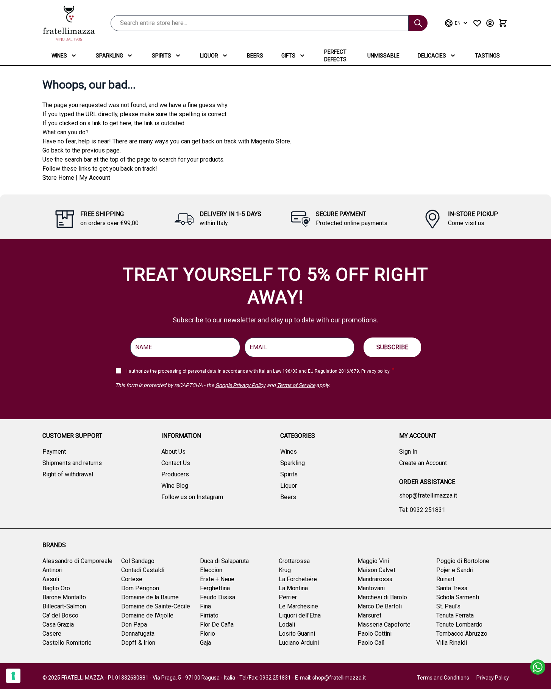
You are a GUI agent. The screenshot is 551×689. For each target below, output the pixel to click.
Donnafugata (138, 633)
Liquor (209, 56)
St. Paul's (448, 606)
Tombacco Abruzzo (461, 633)
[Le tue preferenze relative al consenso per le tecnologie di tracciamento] (13, 676)
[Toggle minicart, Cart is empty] (503, 23)
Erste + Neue (217, 579)
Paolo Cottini (374, 633)
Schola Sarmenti (457, 597)
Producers (175, 474)
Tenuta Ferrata (455, 615)
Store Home (58, 177)
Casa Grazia (58, 624)
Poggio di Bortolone (462, 561)
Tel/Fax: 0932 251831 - (267, 678)
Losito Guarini (297, 633)
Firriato (209, 615)
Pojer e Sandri (454, 570)
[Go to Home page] (68, 23)
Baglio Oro (56, 588)
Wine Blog (174, 485)
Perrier (288, 597)
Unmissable (383, 56)
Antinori (52, 570)
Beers (255, 56)
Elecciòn (211, 570)
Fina (205, 606)
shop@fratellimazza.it (428, 495)
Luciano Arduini (299, 642)
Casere (51, 633)
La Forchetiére (298, 579)
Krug (285, 570)
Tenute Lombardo (459, 624)
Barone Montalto (64, 597)
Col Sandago (138, 561)
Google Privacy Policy (240, 385)
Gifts (288, 56)
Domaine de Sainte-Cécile (155, 606)
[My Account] (490, 23)
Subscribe (392, 347)
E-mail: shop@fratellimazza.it (330, 678)
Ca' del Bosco (60, 615)
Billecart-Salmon (64, 606)
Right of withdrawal (67, 474)
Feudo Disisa (217, 597)
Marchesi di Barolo (382, 597)
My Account (94, 177)
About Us (173, 451)
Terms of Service (296, 385)
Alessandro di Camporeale (77, 561)
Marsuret (369, 615)
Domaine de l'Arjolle (147, 615)
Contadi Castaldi (142, 570)
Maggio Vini (373, 561)
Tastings (487, 56)
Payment (54, 451)
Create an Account (423, 463)
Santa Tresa (451, 588)
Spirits (161, 56)
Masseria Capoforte (384, 624)
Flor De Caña (217, 624)
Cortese (131, 579)
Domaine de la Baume (150, 597)
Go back (53, 150)
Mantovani (371, 588)
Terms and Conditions (443, 678)
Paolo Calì (370, 642)
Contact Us (175, 463)
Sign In (408, 451)
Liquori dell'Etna (300, 615)
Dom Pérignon (140, 588)
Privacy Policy (492, 678)
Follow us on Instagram (192, 497)
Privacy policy (375, 371)
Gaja (205, 642)
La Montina (293, 588)
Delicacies (432, 56)
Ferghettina (215, 588)
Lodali (287, 624)
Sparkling (109, 56)
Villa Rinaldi (451, 642)
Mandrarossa (374, 579)
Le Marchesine (298, 606)
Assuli (50, 579)
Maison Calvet (376, 570)
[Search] (418, 23)
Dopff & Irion (138, 642)
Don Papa (134, 624)
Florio (207, 633)
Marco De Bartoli (379, 606)
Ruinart (445, 579)
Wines (59, 56)
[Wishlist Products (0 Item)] (477, 23)
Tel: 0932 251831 (422, 509)
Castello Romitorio (67, 642)
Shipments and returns (72, 463)
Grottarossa (294, 561)
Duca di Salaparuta (224, 561)
